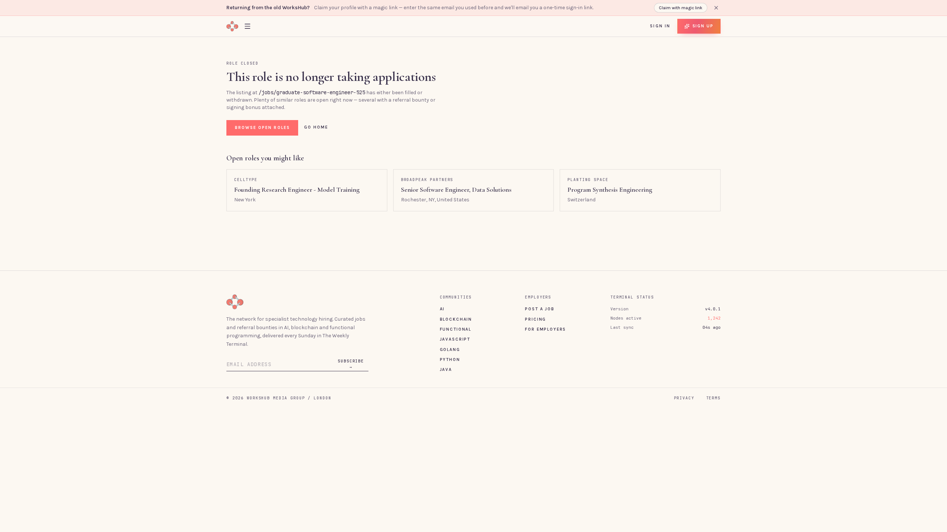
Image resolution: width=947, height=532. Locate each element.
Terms (713, 397)
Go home (316, 127)
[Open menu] (247, 26)
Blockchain (456, 319)
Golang (450, 349)
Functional (455, 329)
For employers (545, 329)
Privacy (684, 397)
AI (442, 308)
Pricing (535, 319)
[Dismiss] (716, 7)
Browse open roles (262, 127)
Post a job (539, 308)
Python (450, 359)
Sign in (660, 25)
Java (446, 369)
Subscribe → (351, 363)
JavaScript (455, 339)
